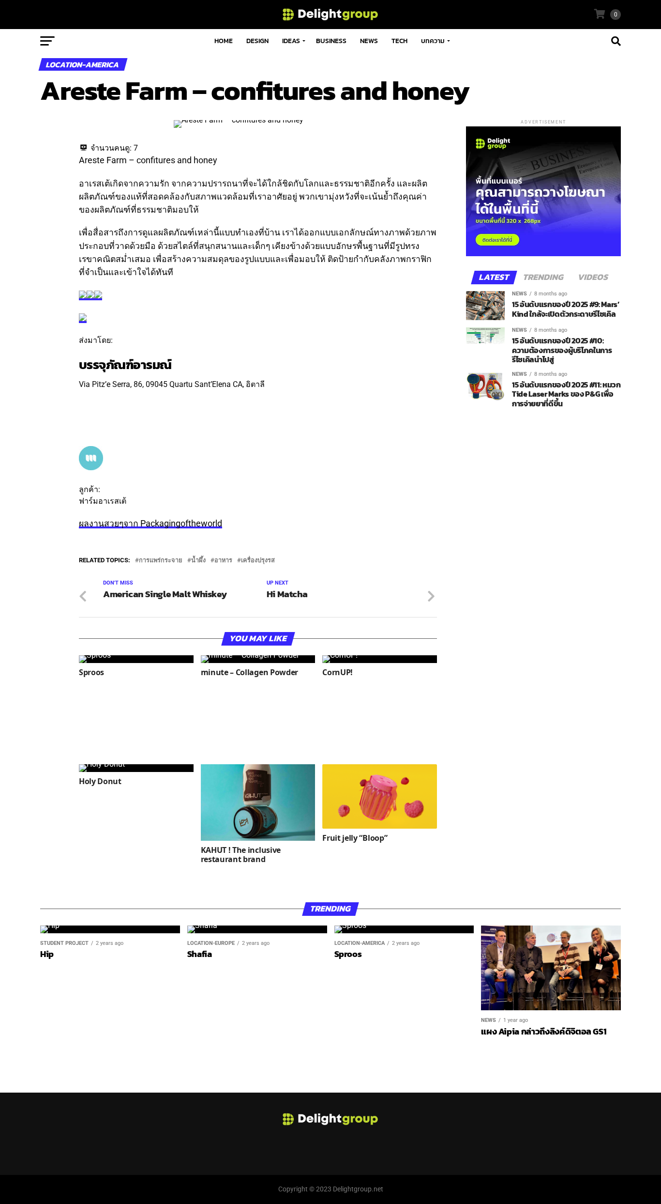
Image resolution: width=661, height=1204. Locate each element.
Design (257, 41)
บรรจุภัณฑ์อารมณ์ (125, 364)
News (369, 41)
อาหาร (223, 560)
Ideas (291, 41)
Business (331, 41)
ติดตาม (91, 396)
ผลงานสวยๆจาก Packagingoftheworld (150, 523)
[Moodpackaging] (91, 467)
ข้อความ (93, 408)
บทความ (433, 41)
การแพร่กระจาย (160, 560)
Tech (399, 41)
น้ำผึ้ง (198, 560)
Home (223, 41)
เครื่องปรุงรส (258, 560)
